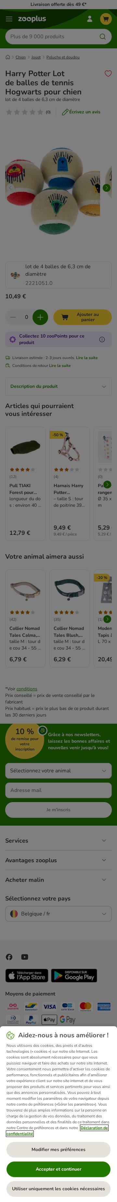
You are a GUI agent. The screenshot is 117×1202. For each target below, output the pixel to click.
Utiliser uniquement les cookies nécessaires (58, 1189)
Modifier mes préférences (58, 1149)
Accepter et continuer (58, 1169)
